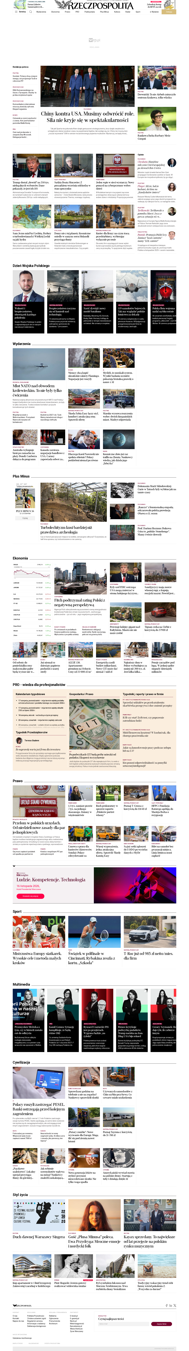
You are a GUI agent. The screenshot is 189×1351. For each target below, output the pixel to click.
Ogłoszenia (53, 1318)
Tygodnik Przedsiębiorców (31, 732)
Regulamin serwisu (35, 1321)
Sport (138, 12)
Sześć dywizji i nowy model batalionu (95, 310)
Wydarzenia (41, 12)
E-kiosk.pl (74, 1316)
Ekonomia (55, 12)
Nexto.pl (73, 1321)
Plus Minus (104, 12)
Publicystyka (90, 12)
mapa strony (18, 1343)
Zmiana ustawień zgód (36, 1318)
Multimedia (21, 984)
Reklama (52, 1316)
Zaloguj (169, 12)
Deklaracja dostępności (36, 1326)
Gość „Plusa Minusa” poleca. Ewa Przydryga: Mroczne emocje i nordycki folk (94, 1242)
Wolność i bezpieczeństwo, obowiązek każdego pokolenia (25, 313)
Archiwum (53, 1324)
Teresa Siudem (32, 740)
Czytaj (25, 518)
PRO (77, 12)
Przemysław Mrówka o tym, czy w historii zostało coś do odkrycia (28, 1030)
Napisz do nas (18, 1321)
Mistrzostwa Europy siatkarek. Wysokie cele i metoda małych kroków (37, 958)
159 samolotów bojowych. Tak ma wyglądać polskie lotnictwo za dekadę (132, 311)
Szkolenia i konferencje (22, 1338)
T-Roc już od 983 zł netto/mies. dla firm (148, 956)
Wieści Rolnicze (76, 1329)
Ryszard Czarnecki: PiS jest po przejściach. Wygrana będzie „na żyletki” (96, 1031)
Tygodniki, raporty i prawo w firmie (143, 694)
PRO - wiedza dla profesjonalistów (39, 685)
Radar (127, 12)
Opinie (141, 154)
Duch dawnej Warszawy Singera (39, 1237)
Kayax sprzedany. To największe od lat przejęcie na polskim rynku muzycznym (149, 1242)
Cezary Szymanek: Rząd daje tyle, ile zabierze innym (165, 1030)
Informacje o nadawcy (36, 1324)
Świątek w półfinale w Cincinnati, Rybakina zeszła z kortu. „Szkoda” (91, 958)
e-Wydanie (154, 12)
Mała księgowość (77, 1324)
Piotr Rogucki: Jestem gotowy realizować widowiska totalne (70, 1285)
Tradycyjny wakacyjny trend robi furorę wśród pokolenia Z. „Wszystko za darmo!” (155, 1286)
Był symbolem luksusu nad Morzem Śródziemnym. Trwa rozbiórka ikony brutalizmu (112, 1286)
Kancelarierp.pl (76, 1326)
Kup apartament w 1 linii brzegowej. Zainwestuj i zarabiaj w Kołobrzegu (32, 1285)
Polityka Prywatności (35, 1316)
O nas (15, 1316)
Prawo (67, 12)
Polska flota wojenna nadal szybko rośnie (163, 310)
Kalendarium (34, 1343)
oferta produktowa (52, 1343)
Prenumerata (54, 1321)
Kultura (117, 12)
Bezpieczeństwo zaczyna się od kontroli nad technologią (62, 311)
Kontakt (16, 1318)
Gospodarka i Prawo (81, 694)
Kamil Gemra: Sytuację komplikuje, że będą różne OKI (61, 1030)
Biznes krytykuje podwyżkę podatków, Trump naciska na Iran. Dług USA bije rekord (130, 1031)
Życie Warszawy (76, 1331)
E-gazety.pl (74, 1318)
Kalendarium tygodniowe (30, 694)
